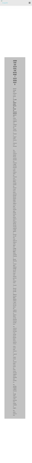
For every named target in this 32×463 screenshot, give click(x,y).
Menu (29, 2)
